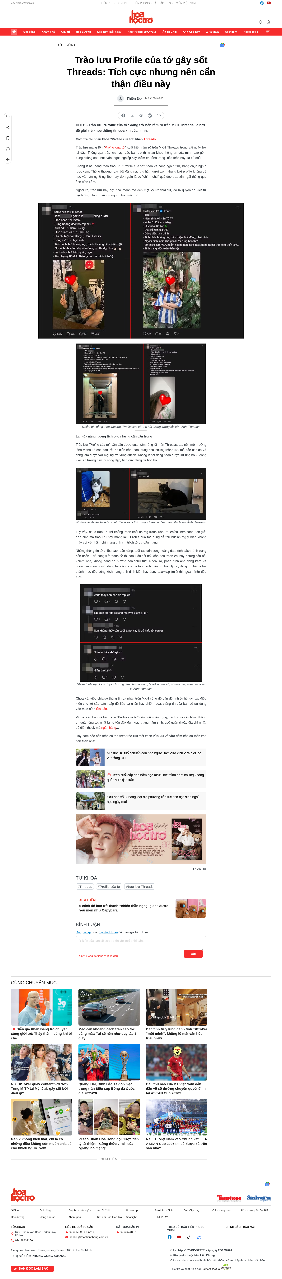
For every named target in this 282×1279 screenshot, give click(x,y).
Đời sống (29, 31)
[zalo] (201, 1237)
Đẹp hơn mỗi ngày (109, 31)
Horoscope (251, 31)
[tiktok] (190, 1237)
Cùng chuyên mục (34, 982)
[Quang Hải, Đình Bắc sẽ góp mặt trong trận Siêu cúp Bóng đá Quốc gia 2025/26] (109, 1062)
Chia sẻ (8, 127)
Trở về (8, 160)
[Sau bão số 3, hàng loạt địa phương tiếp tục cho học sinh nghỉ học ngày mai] (90, 801)
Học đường (83, 31)
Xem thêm (268, 32)
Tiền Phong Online (114, 3)
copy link (141, 116)
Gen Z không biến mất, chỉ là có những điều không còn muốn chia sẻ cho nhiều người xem (41, 1143)
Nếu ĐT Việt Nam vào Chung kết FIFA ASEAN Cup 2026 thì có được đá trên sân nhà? (176, 1143)
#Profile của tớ (109, 887)
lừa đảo (101, 709)
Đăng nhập (83, 932)
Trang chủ (14, 32)
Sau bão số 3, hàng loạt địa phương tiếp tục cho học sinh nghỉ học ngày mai (153, 799)
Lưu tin (8, 138)
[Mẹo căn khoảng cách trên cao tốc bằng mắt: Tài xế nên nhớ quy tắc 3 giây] (109, 1007)
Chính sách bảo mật (241, 1226)
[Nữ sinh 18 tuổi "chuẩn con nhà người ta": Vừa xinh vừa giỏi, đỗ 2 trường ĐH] (90, 757)
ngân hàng (108, 728)
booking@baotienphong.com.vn (88, 1236)
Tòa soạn (18, 1226)
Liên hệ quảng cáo (79, 1226)
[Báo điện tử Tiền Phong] (229, 1198)
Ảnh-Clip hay (191, 31)
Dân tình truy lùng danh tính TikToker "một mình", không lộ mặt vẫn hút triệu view (176, 1033)
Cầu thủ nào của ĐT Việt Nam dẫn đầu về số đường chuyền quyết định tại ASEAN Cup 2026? (176, 1088)
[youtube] (268, 3)
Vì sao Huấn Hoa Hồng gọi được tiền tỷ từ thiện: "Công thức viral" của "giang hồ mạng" (108, 1143)
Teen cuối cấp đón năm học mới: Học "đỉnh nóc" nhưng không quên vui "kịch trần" (155, 777)
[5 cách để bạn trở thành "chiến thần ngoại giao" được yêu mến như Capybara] (191, 908)
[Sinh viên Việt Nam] (259, 1198)
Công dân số (47, 1216)
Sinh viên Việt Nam (182, 3)
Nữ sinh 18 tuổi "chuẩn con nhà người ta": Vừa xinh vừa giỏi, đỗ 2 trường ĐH (154, 755)
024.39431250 (24, 1240)
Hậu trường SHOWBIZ (142, 31)
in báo (150, 116)
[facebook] (262, 3)
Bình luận (8, 149)
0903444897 (128, 1231)
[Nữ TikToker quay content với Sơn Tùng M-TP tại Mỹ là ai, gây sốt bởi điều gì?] (41, 1062)
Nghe (8, 116)
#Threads (85, 887)
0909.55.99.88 (78, 1231)
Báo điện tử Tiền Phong (141, 17)
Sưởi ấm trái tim (164, 1210)
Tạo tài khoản (108, 932)
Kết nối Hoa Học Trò (109, 1216)
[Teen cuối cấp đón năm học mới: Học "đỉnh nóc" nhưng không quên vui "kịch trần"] (90, 779)
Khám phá (48, 31)
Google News (222, 45)
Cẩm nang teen (221, 1210)
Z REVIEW (212, 31)
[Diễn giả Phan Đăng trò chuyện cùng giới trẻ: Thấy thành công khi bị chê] (41, 1007)
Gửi (193, 953)
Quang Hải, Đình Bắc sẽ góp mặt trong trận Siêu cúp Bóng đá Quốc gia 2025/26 (106, 1088)
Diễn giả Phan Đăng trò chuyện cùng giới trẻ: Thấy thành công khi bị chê (41, 1033)
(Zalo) (92, 1231)
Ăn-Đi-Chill (169, 31)
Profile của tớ (115, 147)
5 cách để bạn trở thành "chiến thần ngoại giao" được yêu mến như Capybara (123, 908)
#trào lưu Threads (139, 887)
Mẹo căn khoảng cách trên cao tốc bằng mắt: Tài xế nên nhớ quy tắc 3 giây (107, 1033)
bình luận (158, 116)
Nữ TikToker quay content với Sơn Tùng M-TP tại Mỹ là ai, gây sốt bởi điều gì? (39, 1088)
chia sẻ (123, 116)
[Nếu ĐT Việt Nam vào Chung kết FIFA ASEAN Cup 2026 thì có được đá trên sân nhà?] (176, 1117)
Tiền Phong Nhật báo (148, 3)
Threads (149, 139)
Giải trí (65, 31)
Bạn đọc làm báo (33, 1268)
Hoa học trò (23, 1194)
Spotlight (231, 31)
